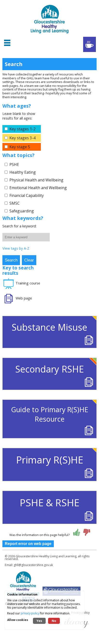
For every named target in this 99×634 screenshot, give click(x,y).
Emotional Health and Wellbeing (38, 187)
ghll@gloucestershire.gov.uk (33, 565)
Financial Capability (26, 195)
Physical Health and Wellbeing (36, 180)
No (54, 621)
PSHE (14, 164)
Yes (39, 621)
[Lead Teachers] (89, 44)
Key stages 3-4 (22, 138)
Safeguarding (21, 211)
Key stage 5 (19, 146)
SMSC (14, 203)
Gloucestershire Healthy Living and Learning (46, 556)
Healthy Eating (22, 172)
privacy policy (30, 613)
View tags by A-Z (15, 248)
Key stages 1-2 (22, 129)
